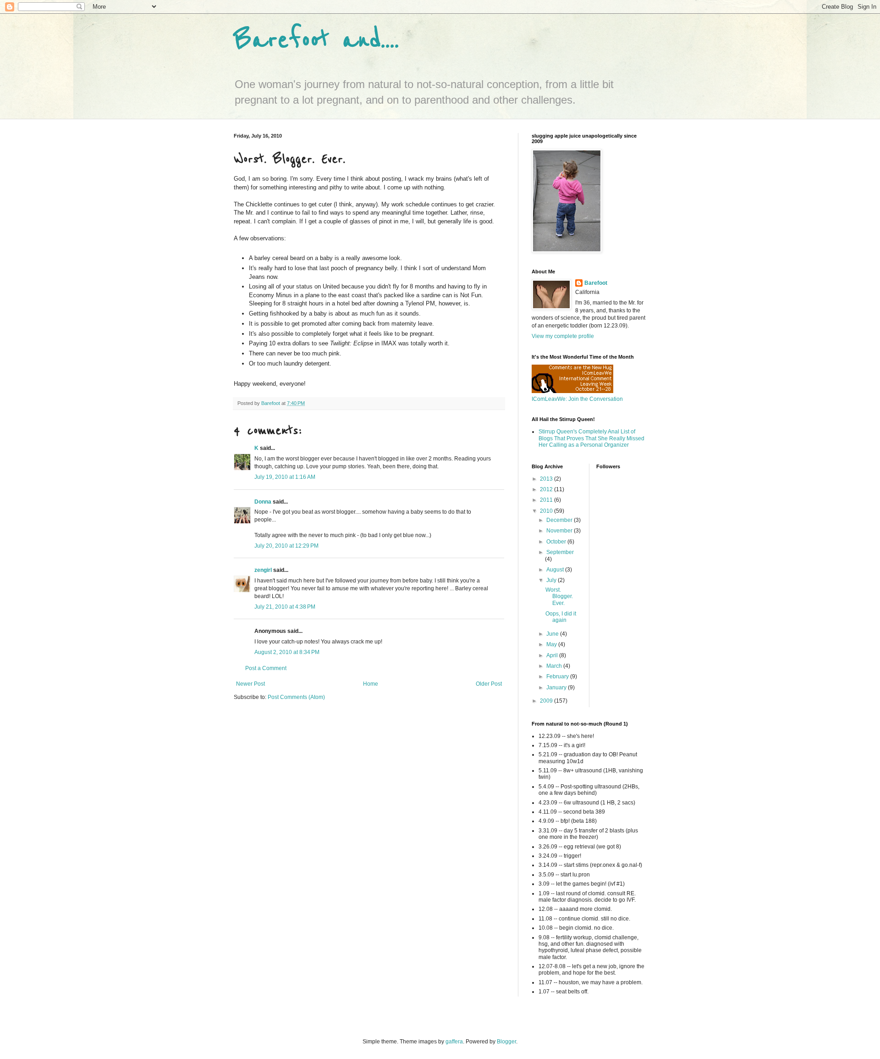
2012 (547, 489)
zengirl (263, 570)
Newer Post (250, 684)
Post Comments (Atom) (296, 697)
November (560, 530)
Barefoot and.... (316, 40)
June (553, 634)
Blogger (506, 1041)
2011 (547, 500)
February (558, 676)
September (560, 552)
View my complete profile (563, 336)
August (555, 569)
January (557, 687)
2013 (547, 479)
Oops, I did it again (560, 616)
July (552, 580)
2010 (547, 511)
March (554, 666)
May (552, 644)
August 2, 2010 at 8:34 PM (286, 652)
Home (370, 684)
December (560, 520)
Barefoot (595, 283)
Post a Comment (265, 668)
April (552, 655)
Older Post (489, 684)
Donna (262, 502)
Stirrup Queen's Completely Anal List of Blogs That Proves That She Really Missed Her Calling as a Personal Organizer (591, 438)
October (556, 541)
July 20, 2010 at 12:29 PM (286, 546)
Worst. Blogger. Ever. (559, 596)
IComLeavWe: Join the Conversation (577, 399)
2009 (547, 701)
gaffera (454, 1041)
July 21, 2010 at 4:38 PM (284, 607)
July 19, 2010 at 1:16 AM (284, 477)
